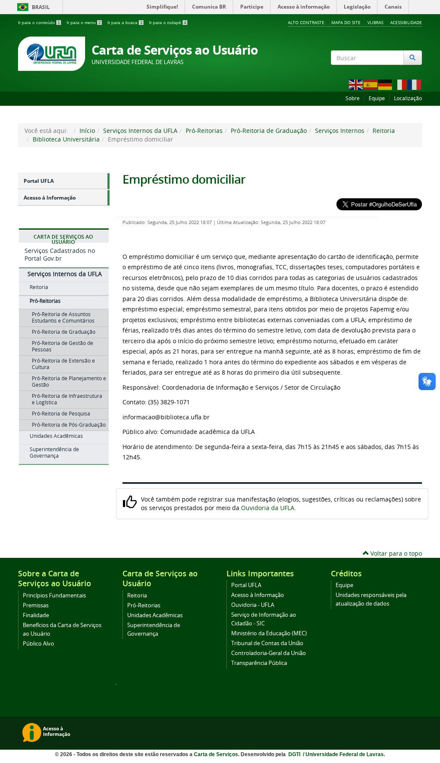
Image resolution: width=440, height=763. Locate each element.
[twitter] (406, 73)
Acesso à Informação (50, 197)
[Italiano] (400, 84)
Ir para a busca (125, 22)
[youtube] (417, 73)
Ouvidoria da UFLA (267, 508)
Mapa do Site (346, 22)
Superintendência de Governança (54, 452)
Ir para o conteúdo (39, 22)
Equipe (377, 98)
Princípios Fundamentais (54, 595)
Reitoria (384, 130)
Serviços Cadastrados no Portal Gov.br (59, 254)
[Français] (414, 84)
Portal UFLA (39, 181)
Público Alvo (38, 643)
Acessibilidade (406, 22)
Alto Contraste (306, 22)
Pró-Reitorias (204, 130)
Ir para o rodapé (167, 22)
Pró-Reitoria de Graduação (269, 130)
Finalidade (36, 615)
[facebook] (394, 73)
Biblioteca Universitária (66, 139)
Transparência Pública (259, 663)
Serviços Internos (339, 130)
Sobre (352, 98)
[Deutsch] (385, 84)
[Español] (371, 84)
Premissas (36, 605)
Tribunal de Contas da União (267, 643)
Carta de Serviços (216, 754)
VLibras (375, 22)
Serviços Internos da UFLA (140, 130)
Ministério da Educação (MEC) (269, 633)
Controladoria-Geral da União (268, 653)
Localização (408, 98)
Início (87, 130)
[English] (356, 84)
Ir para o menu (84, 22)
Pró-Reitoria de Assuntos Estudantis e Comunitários (63, 317)
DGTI (295, 754)
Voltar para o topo (395, 553)
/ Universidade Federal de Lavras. (343, 754)
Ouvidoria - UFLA (252, 605)
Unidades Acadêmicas (56, 436)
